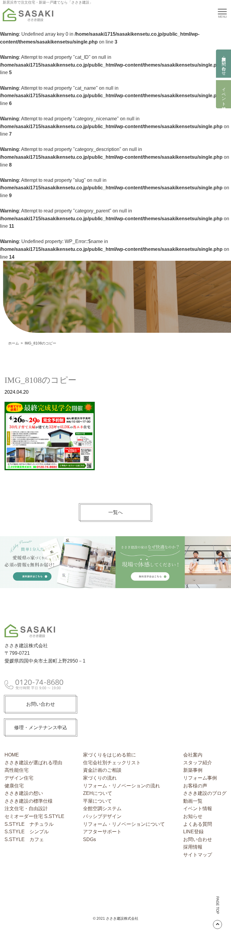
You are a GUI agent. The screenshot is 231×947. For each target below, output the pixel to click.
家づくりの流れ (100, 777)
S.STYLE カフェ (24, 839)
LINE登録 (193, 831)
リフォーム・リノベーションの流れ (121, 785)
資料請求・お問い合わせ (223, 63)
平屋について (97, 801)
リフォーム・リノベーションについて (124, 824)
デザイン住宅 (19, 777)
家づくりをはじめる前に (109, 754)
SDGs (89, 839)
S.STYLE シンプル (27, 831)
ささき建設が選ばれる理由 (33, 762)
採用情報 (192, 846)
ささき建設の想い (24, 793)
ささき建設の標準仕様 (29, 801)
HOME (12, 754)
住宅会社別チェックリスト (112, 762)
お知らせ (192, 816)
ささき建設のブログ (204, 793)
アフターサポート (102, 831)
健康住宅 (14, 785)
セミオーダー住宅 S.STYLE (34, 816)
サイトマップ (197, 854)
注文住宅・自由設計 (26, 808)
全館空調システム (102, 808)
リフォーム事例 (200, 777)
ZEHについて (97, 793)
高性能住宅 (17, 770)
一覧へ (115, 512)
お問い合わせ (40, 704)
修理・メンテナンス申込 (40, 727)
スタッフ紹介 (197, 762)
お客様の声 (195, 785)
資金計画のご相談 (102, 770)
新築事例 (192, 770)
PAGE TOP (217, 905)
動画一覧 (192, 801)
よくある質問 (197, 824)
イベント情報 (223, 94)
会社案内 (192, 754)
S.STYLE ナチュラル (29, 824)
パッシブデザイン (102, 816)
